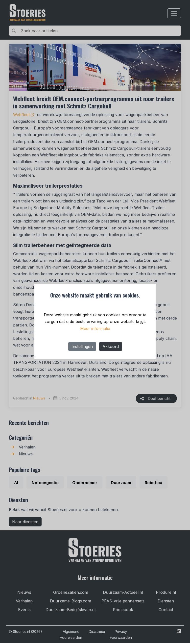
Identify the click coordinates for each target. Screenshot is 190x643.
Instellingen (82, 346)
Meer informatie (95, 328)
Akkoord (110, 346)
